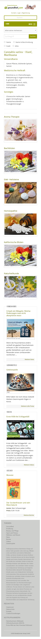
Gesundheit (10, 526)
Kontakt (13, 13)
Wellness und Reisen (13, 535)
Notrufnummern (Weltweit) (14, 621)
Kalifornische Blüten (13, 242)
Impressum (10, 607)
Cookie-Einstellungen (13, 613)
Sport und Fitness (12, 533)
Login (19, 13)
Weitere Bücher (29, 515)
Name (8, 42)
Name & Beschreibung (24, 42)
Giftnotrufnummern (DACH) (15, 623)
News (8, 537)
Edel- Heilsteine (11, 179)
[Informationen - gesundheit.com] (20, 6)
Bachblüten (9, 148)
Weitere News (29, 359)
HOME (7, 24)
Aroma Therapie (11, 116)
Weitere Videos (29, 465)
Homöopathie (10, 211)
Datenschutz (10, 609)
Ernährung (9, 529)
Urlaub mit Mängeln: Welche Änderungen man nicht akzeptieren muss (18, 313)
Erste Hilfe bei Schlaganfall (17, 417)
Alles (17, 46)
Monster (9, 475)
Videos (8, 541)
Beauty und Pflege (12, 531)
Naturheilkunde (11, 273)
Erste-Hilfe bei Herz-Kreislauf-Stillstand (19, 625)
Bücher (8, 539)
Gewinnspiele (12, 370)
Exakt (8, 46)
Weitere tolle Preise (27, 406)
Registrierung (26, 13)
